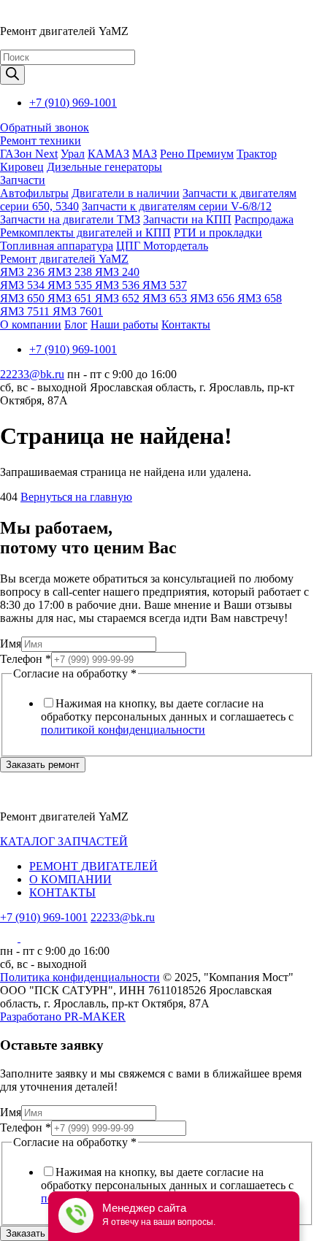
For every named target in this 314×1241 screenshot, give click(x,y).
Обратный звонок (44, 127)
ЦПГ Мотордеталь (162, 245)
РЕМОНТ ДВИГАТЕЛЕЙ (93, 866)
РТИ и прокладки (218, 232)
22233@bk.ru (32, 374)
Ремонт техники (40, 140)
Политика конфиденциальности (80, 977)
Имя (10, 643)
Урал (73, 153)
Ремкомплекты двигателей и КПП (85, 232)
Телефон (25, 659)
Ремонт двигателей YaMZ (64, 259)
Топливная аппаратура (56, 245)
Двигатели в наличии (126, 193)
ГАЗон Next (29, 153)
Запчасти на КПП (187, 219)
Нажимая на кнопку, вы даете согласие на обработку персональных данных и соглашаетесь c (167, 716)
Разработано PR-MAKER (63, 1016)
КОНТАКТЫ (62, 892)
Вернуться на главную (76, 497)
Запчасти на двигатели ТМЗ (70, 219)
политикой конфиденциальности (123, 729)
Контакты (185, 324)
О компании (30, 324)
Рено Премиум (197, 153)
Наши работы (124, 324)
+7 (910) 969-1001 (73, 102)
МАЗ (144, 153)
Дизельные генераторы (104, 167)
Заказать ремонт (43, 764)
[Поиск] (12, 75)
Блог (76, 324)
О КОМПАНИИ (70, 879)
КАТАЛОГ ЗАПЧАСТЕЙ (64, 841)
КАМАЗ (108, 153)
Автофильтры (34, 193)
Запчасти (22, 180)
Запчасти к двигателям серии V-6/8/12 (177, 206)
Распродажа (264, 219)
